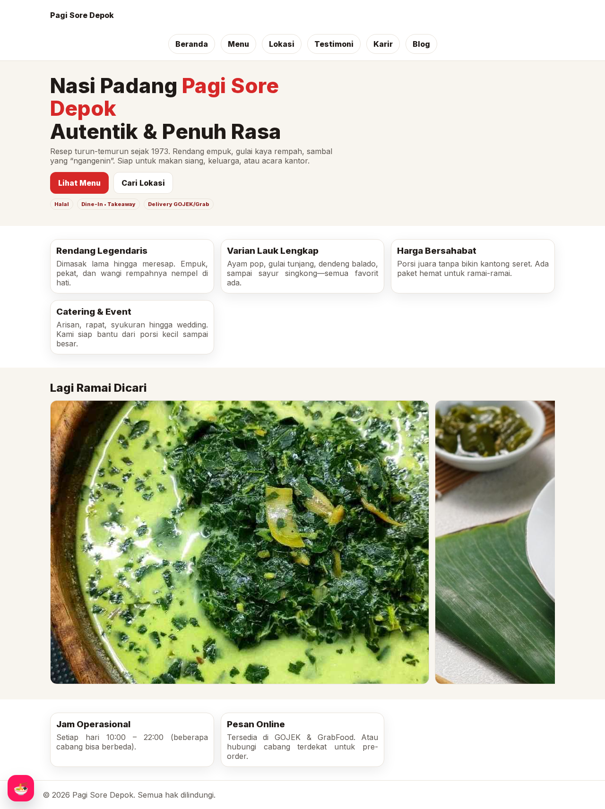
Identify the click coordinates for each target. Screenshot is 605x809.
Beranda (191, 44)
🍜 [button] (20, 788)
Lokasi (281, 44)
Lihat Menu (79, 183)
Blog (421, 44)
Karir (383, 44)
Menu (238, 44)
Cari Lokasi (143, 183)
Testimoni (334, 44)
